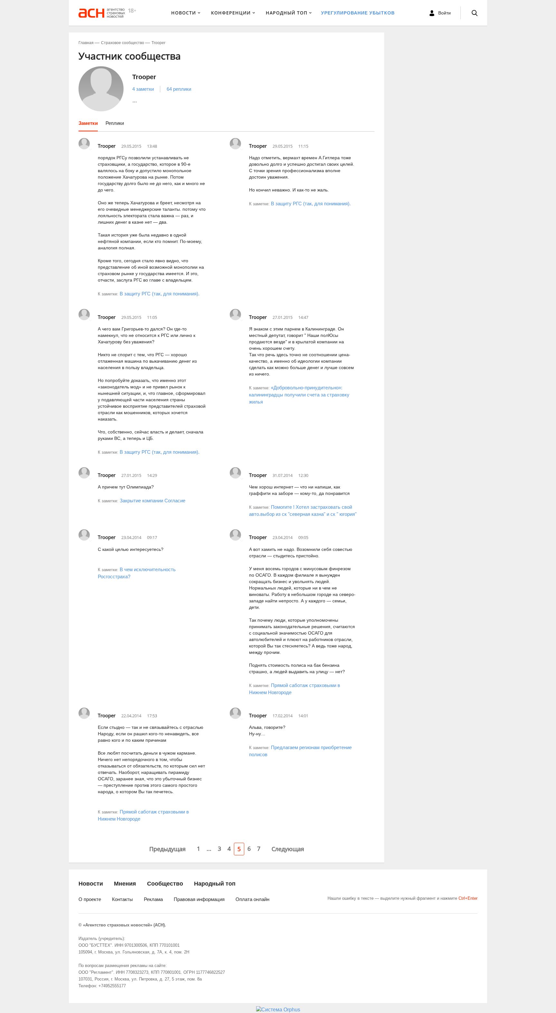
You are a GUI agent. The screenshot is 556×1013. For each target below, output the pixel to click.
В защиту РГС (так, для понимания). (159, 293)
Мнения (125, 883)
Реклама (153, 899)
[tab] (88, 125)
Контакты (122, 899)
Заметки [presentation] (88, 123)
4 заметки (143, 89)
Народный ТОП (286, 13)
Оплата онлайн (252, 899)
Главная (86, 43)
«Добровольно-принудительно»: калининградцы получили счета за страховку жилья (299, 394)
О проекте (90, 899)
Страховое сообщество (122, 43)
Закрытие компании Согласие (152, 500)
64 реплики (179, 89)
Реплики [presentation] (115, 123)
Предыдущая (167, 849)
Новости (183, 13)
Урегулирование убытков (358, 12)
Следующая (288, 849)
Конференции (231, 13)
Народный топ (215, 883)
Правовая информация (199, 899)
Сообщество (165, 883)
